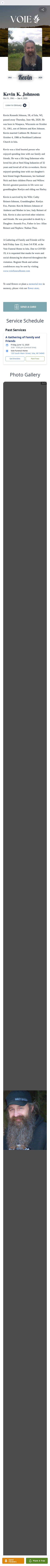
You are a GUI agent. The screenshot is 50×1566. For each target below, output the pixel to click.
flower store (33, 288)
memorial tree (35, 283)
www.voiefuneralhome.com (16, 271)
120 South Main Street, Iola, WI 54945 (27, 353)
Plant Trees (35, 359)
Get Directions (15, 359)
